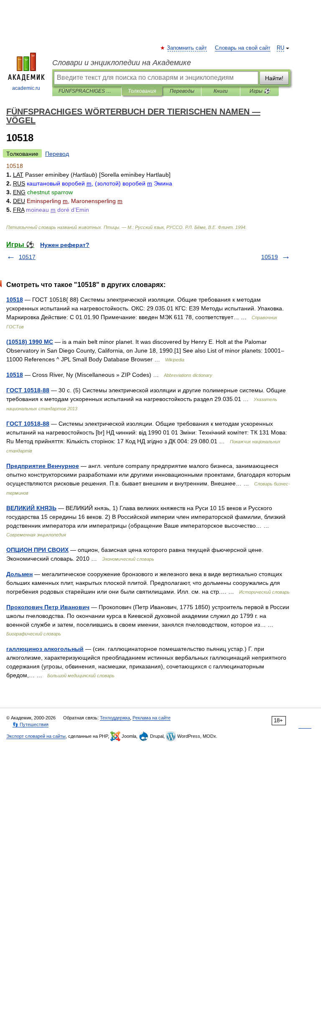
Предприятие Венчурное (42, 465)
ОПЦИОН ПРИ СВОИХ (37, 549)
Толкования (142, 91)
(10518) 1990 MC (29, 341)
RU (280, 48)
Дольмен (19, 574)
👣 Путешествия (30, 724)
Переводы (182, 91)
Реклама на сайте (151, 717)
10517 (27, 257)
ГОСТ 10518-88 (27, 390)
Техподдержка (115, 717)
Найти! (274, 78)
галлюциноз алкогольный (45, 648)
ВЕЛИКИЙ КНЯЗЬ (31, 508)
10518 (14, 299)
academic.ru (26, 88)
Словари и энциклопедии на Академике (121, 62)
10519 (269, 257)
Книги (221, 91)
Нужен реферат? (64, 244)
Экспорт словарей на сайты (36, 736)
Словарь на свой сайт (242, 48)
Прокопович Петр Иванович (47, 607)
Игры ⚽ (260, 91)
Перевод (57, 153)
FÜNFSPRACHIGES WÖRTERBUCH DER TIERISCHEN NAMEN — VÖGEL (87, 91)
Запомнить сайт (187, 48)
